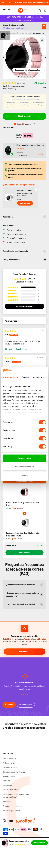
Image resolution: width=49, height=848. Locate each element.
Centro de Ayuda (9, 758)
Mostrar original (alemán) (18, 349)
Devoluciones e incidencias (14, 772)
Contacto (9, 704)
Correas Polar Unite (25, 33)
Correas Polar (12, 33)
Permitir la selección (24, 467)
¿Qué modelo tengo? (11, 790)
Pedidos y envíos (9, 763)
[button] (10, 83)
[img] (10, 331)
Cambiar (40, 154)
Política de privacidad (11, 810)
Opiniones (7, 801)
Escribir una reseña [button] (24, 306)
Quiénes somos (25, 704)
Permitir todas (24, 458)
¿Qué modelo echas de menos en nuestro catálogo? (16, 795)
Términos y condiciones (12, 806)
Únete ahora (23, 651)
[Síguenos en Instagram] (4, 821)
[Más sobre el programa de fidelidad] (34, 124)
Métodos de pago (10, 767)
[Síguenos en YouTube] (11, 821)
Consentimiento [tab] (10, 377)
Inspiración (7, 785)
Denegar (24, 475)
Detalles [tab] (25, 377)
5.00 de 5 (31, 279)
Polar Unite (20, 149)
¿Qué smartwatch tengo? (16, 28)
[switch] (42, 430)
